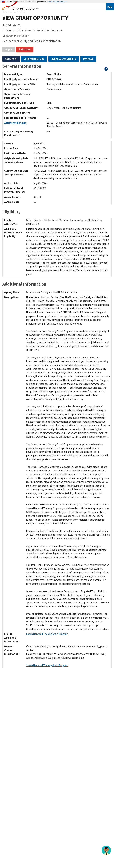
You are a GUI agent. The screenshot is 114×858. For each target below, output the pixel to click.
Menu (109, 6)
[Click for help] (106, 70)
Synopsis (11, 58)
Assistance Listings (15, 122)
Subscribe (24, 49)
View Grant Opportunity (35, 17)
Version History (34, 58)
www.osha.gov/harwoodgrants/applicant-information (54, 399)
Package (88, 58)
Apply (8, 49)
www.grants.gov (91, 625)
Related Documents (63, 58)
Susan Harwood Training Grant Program (47, 634)
